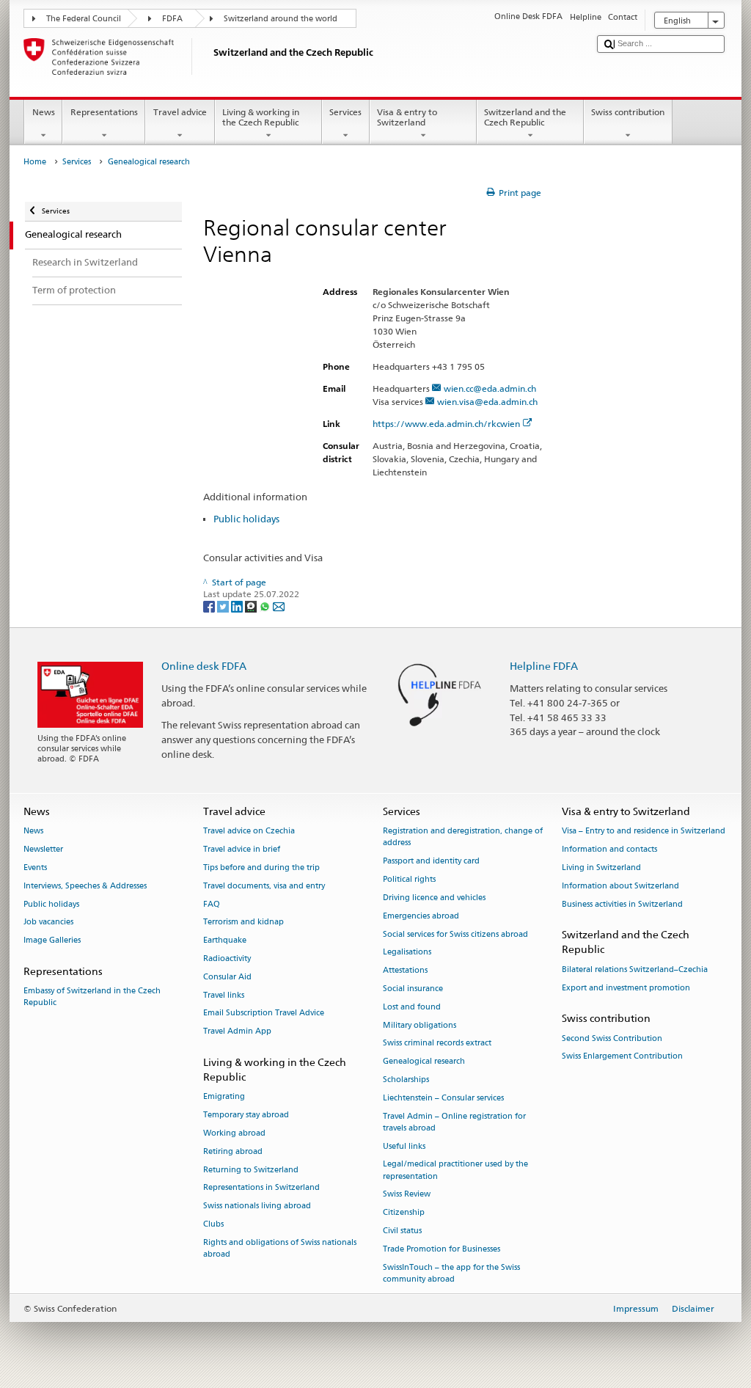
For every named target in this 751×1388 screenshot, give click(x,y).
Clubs (213, 1224)
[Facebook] (210, 605)
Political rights (409, 879)
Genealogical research (424, 1062)
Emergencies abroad (421, 916)
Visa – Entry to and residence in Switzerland (643, 831)
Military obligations (419, 1025)
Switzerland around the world (280, 18)
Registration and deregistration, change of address (463, 837)
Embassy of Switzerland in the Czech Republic (92, 997)
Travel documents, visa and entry (264, 886)
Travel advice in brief (241, 849)
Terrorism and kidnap (243, 922)
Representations (104, 111)
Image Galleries (52, 941)
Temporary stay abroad (246, 1115)
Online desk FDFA (203, 666)
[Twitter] (224, 605)
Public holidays (246, 519)
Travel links (223, 995)
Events (35, 867)
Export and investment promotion (626, 988)
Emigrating (224, 1097)
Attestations (405, 971)
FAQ (211, 904)
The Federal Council (83, 18)
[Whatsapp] (266, 605)
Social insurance (413, 988)
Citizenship (404, 1213)
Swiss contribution (627, 111)
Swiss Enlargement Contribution (622, 1057)
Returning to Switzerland (250, 1170)
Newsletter (43, 849)
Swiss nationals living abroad (257, 1206)
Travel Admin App (237, 1032)
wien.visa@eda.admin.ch (487, 401)
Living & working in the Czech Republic (260, 117)
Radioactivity (227, 958)
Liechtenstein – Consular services (443, 1098)
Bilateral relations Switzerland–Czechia (635, 969)
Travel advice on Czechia (249, 831)
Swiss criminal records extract (437, 1043)
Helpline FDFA (544, 666)
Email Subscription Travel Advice (263, 1013)
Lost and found (412, 1007)
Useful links (404, 1146)
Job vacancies (48, 922)
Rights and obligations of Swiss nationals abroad (279, 1248)
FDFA (172, 18)
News (43, 111)
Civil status (402, 1230)
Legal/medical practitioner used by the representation (455, 1170)
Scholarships (406, 1079)
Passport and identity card (431, 861)
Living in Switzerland (601, 867)
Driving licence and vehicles (434, 897)
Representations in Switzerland (261, 1188)
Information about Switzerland (620, 886)
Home (34, 162)
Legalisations (407, 952)
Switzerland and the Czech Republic (525, 117)
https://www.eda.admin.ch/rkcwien (446, 423)
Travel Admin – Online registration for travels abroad (454, 1122)
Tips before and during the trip (261, 867)
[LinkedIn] (238, 605)
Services (345, 111)
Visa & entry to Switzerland (407, 117)
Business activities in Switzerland (622, 904)
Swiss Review (407, 1194)
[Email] (279, 605)
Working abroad (234, 1133)
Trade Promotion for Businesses (441, 1249)
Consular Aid (227, 977)
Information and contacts (609, 849)
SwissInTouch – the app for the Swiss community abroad (451, 1273)
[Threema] (252, 605)
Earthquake (224, 941)
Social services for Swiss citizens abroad (455, 934)
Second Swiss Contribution (612, 1038)
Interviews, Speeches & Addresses (85, 886)
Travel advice (180, 111)
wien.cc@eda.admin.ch (490, 388)
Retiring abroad (233, 1151)
